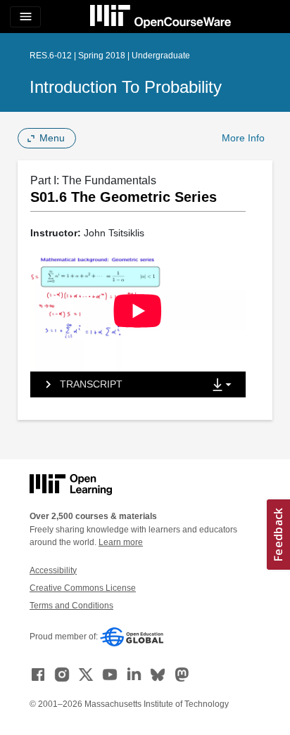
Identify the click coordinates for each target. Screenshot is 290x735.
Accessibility (53, 570)
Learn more (121, 542)
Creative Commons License (83, 588)
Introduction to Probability (126, 86)
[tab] (116, 384)
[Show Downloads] (224, 385)
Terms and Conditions (71, 606)
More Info (243, 137)
